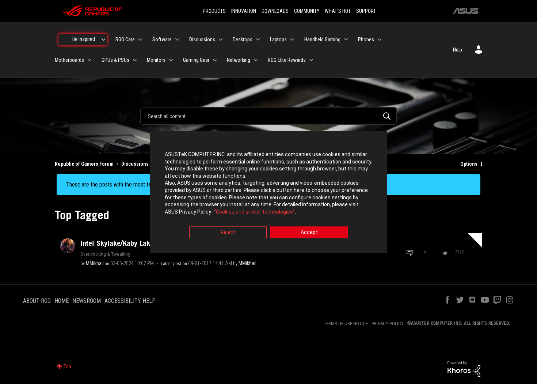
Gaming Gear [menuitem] (196, 60)
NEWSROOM (86, 300)
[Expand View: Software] (177, 39)
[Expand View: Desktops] (258, 39)
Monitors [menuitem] (156, 60)
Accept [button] (309, 233)
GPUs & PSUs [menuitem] (115, 60)
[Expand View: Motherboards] (89, 60)
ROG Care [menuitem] (125, 39)
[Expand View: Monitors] (171, 60)
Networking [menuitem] (238, 60)
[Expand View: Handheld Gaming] (346, 39)
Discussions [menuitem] (202, 39)
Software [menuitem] (162, 39)
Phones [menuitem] (366, 39)
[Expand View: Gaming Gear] (214, 60)
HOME (61, 300)
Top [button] (67, 366)
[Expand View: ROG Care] (140, 39)
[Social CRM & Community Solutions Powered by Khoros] (464, 369)
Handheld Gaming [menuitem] (322, 39)
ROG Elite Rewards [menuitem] (287, 60)
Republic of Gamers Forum (84, 164)
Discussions (135, 164)
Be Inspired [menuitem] (83, 39)
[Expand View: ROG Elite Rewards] (311, 60)
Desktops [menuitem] (242, 39)
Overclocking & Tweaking (105, 254)
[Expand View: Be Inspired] (103, 39)
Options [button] (468, 164)
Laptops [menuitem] (278, 39)
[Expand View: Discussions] (220, 39)
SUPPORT (366, 11)
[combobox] (268, 116)
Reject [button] (228, 233)
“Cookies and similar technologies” (254, 212)
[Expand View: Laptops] (292, 39)
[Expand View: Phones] (379, 39)
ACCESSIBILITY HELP (130, 300)
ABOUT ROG (37, 300)
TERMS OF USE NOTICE (346, 323)
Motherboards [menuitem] (69, 60)
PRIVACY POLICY (388, 323)
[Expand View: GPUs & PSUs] (134, 60)
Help (457, 50)
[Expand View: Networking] (255, 60)
